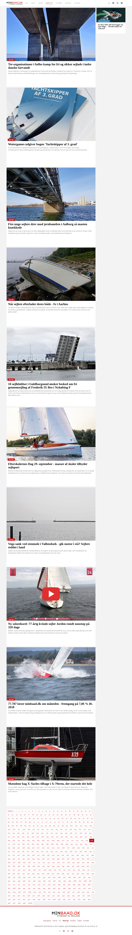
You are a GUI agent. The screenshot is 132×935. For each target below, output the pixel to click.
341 (34, 877)
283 (93, 862)
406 (19, 892)
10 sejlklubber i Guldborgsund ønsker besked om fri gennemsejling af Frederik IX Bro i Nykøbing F (42, 385)
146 (33, 837)
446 (44, 899)
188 (62, 844)
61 (83, 818)
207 (68, 848)
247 (87, 855)
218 (33, 851)
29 (37, 815)
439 (9, 899)
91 (33, 826)
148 (42, 837)
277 (63, 862)
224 (61, 851)
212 (93, 848)
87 (17, 826)
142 (13, 837)
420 (88, 892)
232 (13, 855)
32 (49, 815)
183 (38, 844)
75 (55, 822)
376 (39, 885)
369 (90, 881)
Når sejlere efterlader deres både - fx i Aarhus (38, 304)
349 (74, 877)
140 (90, 833)
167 (48, 840)
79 (71, 822)
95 (50, 826)
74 (50, 822)
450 (64, 899)
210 (83, 848)
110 (33, 829)
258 (53, 859)
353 (9, 881)
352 (89, 877)
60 (79, 818)
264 (83, 859)
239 (48, 855)
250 (14, 859)
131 (47, 833)
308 (44, 870)
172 (72, 840)
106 (14, 829)
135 (66, 833)
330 (68, 874)
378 (49, 885)
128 (33, 833)
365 (69, 881)
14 (61, 811)
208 (73, 848)
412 (49, 892)
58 (71, 818)
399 (69, 888)
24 (16, 815)
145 (28, 837)
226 (71, 851)
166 (43, 840)
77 (63, 822)
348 (69, 877)
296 (68, 866)
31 (45, 815)
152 (62, 837)
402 (84, 888)
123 (9, 833)
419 (83, 892)
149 (47, 837)
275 (53, 862)
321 (23, 874)
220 (42, 851)
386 (89, 885)
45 (17, 818)
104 (91, 826)
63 (92, 818)
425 (23, 896)
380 (59, 885)
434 (68, 896)
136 (71, 833)
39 (78, 815)
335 (93, 874)
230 (90, 851)
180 (23, 844)
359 (39, 881)
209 (78, 848)
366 (75, 881)
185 (47, 844)
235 (28, 855)
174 (82, 840)
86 (13, 826)
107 (19, 829)
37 (70, 815)
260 (63, 859)
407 (24, 892)
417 (73, 892)
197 (18, 848)
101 (76, 826)
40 (82, 815)
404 (9, 892)
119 (75, 829)
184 (42, 844)
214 (13, 851)
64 (9, 822)
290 (38, 866)
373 (24, 885)
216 (23, 851)
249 (9, 859)
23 (12, 815)
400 (74, 888)
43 (8, 818)
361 (49, 881)
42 (91, 815)
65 (13, 822)
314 (74, 870)
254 (33, 859)
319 (14, 874)
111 (38, 829)
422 (9, 896)
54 (54, 818)
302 (14, 870)
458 (19, 903)
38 (74, 815)
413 (54, 892)
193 (86, 844)
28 (33, 815)
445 (39, 899)
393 (39, 888)
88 (21, 826)
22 (8, 815)
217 (28, 851)
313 (69, 870)
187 (57, 844)
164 (33, 840)
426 (28, 896)
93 (42, 826)
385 (84, 885)
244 (72, 855)
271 (34, 862)
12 (54, 811)
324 (38, 874)
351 (84, 877)
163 (28, 840)
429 (43, 896)
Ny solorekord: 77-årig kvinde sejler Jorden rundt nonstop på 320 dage (48, 625)
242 (63, 855)
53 (50, 818)
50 (38, 818)
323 (33, 874)
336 (9, 877)
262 (73, 859)
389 (19, 888)
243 (67, 855)
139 (85, 833)
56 (62, 818)
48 (29, 818)
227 (76, 851)
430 (48, 896)
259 (58, 859)
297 (73, 866)
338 (19, 877)
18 (77, 811)
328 (58, 874)
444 (34, 899)
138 (81, 833)
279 (73, 862)
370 (9, 885)
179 (18, 844)
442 (24, 899)
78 (67, 822)
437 (83, 896)
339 (24, 877)
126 (23, 833)
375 (34, 885)
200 (33, 848)
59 (75, 818)
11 (50, 811)
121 (85, 829)
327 (53, 874)
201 (38, 848)
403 (89, 888)
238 (43, 855)
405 (14, 892)
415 (64, 892)
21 (89, 811)
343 (44, 877)
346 (59, 877)
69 (30, 822)
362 (54, 881)
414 (59, 892)
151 (57, 837)
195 (9, 848)
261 (68, 859)
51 (42, 818)
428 (38, 896)
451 (69, 899)
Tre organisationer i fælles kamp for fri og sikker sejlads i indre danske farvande (49, 65)
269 (24, 862)
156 (81, 837)
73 (46, 822)
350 (79, 877)
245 (77, 855)
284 (9, 866)
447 (49, 899)
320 (18, 874)
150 (52, 837)
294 (58, 866)
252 (23, 859)
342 (39, 877)
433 (63, 896)
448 (54, 899)
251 (19, 859)
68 (26, 822)
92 (37, 826)
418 (78, 892)
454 (84, 899)
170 (63, 840)
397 (59, 888)
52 (46, 818)
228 (81, 851)
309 (50, 870)
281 (83, 862)
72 (42, 822)
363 (59, 881)
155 (76, 837)
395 (49, 888)
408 (29, 892)
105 (9, 829)
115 (56, 829)
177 (9, 844)
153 (66, 837)
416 (68, 892)
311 (60, 870)
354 (14, 881)
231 (9, 855)
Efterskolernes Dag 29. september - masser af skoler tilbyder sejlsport (47, 465)
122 (89, 829)
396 (54, 888)
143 (18, 837)
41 (86, 815)
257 (48, 859)
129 (37, 833)
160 (14, 840)
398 (64, 888)
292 (48, 866)
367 (80, 881)
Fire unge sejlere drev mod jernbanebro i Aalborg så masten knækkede (47, 225)
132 (52, 833)
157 (86, 837)
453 (79, 899)
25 (20, 815)
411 (44, 892)
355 (19, 881)
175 (87, 840)
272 (39, 862)
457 (14, 903)
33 (53, 815)
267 (14, 862)
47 (25, 818)
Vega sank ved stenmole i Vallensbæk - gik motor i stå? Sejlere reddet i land (49, 545)
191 (76, 844)
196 (14, 848)
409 (34, 892)
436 (78, 896)
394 (44, 888)
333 (82, 874)
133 (56, 833)
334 (87, 874)
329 (63, 874)
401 (79, 888)
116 (61, 829)
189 (67, 844)
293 (53, 866)
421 (93, 892)
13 (57, 811)
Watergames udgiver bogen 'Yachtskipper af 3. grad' (42, 144)
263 (78, 859)
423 (14, 896)
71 (38, 822)
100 (71, 826)
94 (46, 826)
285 (14, 866)
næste (30, 903)
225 (66, 851)
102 (81, 826)
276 (58, 862)
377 (44, 885)
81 (79, 822)
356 (24, 881)
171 (68, 840)
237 (38, 855)
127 (28, 833)
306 (34, 870)
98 (62, 826)
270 (29, 862)
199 (28, 848)
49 (33, 818)
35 (62, 815)
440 (14, 899)
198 (23, 848)
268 (19, 862)
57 (67, 818)
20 (85, 811)
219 (37, 851)
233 (18, 855)
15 (65, 811)
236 (33, 855)
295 (63, 866)
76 (59, 822)
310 (55, 870)
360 (44, 881)
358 (34, 881)
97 (58, 826)
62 (88, 818)
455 (89, 899)
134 (61, 833)
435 (73, 896)
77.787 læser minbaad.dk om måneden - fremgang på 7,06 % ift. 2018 (50, 705)
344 (49, 877)
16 (69, 811)
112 (43, 829)
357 (29, 881)
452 (74, 899)
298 (78, 866)
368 (85, 881)
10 (46, 811)
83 (88, 822)
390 (24, 888)
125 (18, 833)
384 (79, 885)
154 (71, 837)
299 (83, 866)
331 (73, 874)
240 (53, 855)
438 (88, 896)
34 (57, 815)
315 (79, 870)
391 (29, 888)
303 (19, 870)
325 (43, 874)
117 (66, 829)
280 (78, 862)
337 (14, 877)
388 (14, 888)
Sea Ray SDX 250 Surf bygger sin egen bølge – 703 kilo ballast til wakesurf (110, 26)
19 (81, 811)
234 (23, 855)
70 (34, 822)
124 (13, 833)
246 (82, 855)
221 (47, 851)
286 (19, 866)
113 (47, 829)
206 (63, 848)
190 (71, 844)
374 (29, 885)
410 (40, 892)
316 (83, 870)
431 (53, 896)
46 (21, 818)
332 (78, 874)
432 (58, 896)
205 (58, 848)
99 (67, 826)
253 (28, 859)
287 (24, 866)
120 (80, 829)
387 (9, 888)
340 (29, 877)
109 (29, 829)
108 (24, 829)
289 (33, 866)
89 (25, 826)
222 (52, 851)
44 (13, 818)
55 (58, 818)
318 (9, 874)
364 (64, 881)
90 (29, 826)
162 (23, 840)
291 (43, 866)
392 (34, 888)
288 (29, 866)
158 (91, 837)
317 (88, 870)
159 (9, 840)
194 (91, 844)
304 (24, 870)
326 (48, 874)
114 (52, 829)
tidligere (10, 811)
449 (59, 899)
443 (29, 899)
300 (88, 866)
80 (76, 822)
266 (9, 862)
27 (29, 815)
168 (53, 840)
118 (70, 829)
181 (28, 844)
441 (19, 899)
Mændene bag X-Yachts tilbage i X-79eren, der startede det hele (50, 783)
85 (8, 826)
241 (58, 855)
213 (9, 851)
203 (48, 848)
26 (25, 815)
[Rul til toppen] (129, 932)
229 (85, 851)
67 (21, 822)
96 (54, 826)
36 (66, 815)
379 (54, 885)
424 (18, 896)
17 (73, 811)
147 (38, 837)
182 (33, 844)
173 (77, 840)
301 (9, 870)
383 (74, 885)
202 (43, 848)
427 (33, 896)
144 (23, 837)
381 (64, 885)
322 (28, 874)
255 (38, 859)
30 (41, 815)
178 (14, 844)
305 (29, 870)
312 (64, 870)
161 (19, 840)
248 (92, 855)
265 (88, 859)
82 (84, 822)
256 (43, 859)
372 (19, 885)
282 (88, 862)
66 (17, 822)
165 (38, 840)
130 (42, 833)
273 (44, 862)
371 (14, 885)
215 (18, 851)
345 (54, 877)
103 (86, 826)
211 (88, 848)
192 (81, 844)
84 (92, 822)
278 (68, 862)
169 (58, 840)
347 (64, 877)
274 (48, 862)
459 (24, 903)
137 (76, 833)
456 (9, 903)
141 (9, 837)
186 (52, 844)
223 (56, 851)
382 (69, 885)
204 (53, 848)
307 (39, 870)
